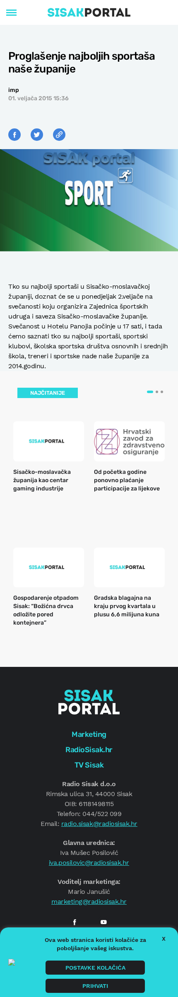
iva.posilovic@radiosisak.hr (89, 863)
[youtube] (103, 922)
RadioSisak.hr (89, 749)
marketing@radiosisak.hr (89, 901)
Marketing (89, 734)
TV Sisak (89, 765)
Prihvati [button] (95, 986)
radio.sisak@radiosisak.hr (99, 824)
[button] (150, 392)
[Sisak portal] (89, 12)
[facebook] (74, 922)
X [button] (164, 938)
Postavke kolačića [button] (95, 967)
